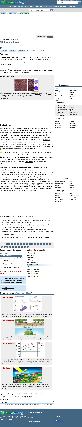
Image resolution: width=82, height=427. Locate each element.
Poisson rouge (59, 88)
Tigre (71, 183)
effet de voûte (31, 276)
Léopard (71, 185)
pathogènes (39, 179)
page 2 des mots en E (8, 287)
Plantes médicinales (59, 111)
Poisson (57, 94)
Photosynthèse (73, 112)
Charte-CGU (59, 416)
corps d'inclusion (21, 144)
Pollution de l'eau (74, 200)
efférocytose (31, 260)
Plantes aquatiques (61, 109)
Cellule (57, 121)
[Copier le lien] (46, 37)
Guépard (71, 187)
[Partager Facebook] (48, 37)
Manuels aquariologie (35, 412)
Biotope (57, 197)
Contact (30, 417)
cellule (12, 130)
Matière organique (74, 195)
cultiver (35, 188)
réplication (3, 64)
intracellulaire (22, 128)
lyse (31, 130)
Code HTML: (3, 402)
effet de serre (31, 274)
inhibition (9, 142)
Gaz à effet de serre (75, 198)
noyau (50, 70)
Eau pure (71, 92)
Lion (70, 181)
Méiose (71, 121)
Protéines (58, 127)
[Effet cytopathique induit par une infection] (27, 85)
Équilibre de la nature (59, 194)
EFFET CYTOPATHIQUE (14, 286)
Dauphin (71, 96)
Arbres (71, 109)
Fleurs (71, 105)
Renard (57, 185)
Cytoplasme (72, 125)
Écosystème (59, 199)
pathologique (29, 161)
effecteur (30, 253)
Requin (71, 94)
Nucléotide (72, 123)
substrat (3, 142)
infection (37, 93)
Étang (57, 98)
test (46, 237)
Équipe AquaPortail (34, 421)
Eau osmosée (73, 90)
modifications (4, 135)
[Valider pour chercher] (79, 2)
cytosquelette (23, 72)
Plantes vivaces (60, 107)
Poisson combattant (58, 91)
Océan (57, 100)
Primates (58, 187)
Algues (71, 110)
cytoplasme (4, 72)
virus (47, 128)
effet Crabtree (31, 262)
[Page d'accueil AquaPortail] (12, 4)
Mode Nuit (73, 6)
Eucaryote (58, 123)
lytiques (24, 146)
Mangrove (58, 201)
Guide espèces (28, 6)
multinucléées (27, 225)
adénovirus (49, 232)
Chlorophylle (73, 114)
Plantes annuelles (61, 105)
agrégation (25, 142)
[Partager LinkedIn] (52, 37)
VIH (47, 179)
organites (28, 70)
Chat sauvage (59, 183)
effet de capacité (32, 271)
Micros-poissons (60, 96)
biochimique (4, 62)
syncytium (36, 225)
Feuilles (71, 107)
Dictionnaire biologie (14, 6)
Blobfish (71, 98)
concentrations (23, 240)
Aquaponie (59, 113)
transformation (41, 144)
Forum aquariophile (60, 6)
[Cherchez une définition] (51, 10)
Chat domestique (60, 181)
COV (49, 93)
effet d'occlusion (32, 267)
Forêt (70, 193)
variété (7, 149)
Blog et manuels (40, 6)
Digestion (72, 127)
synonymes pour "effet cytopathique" (11, 255)
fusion (4, 227)
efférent (30, 257)
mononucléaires (28, 229)
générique (35, 157)
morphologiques (17, 68)
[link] (12, 2)
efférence (30, 255)
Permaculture (60, 115)
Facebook (59, 421)
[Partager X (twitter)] (50, 37)
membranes (13, 72)
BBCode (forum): (4, 399)
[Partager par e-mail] (44, 37)
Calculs (50, 6)
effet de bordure (32, 269)
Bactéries (58, 125)
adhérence (46, 139)
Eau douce (72, 88)
